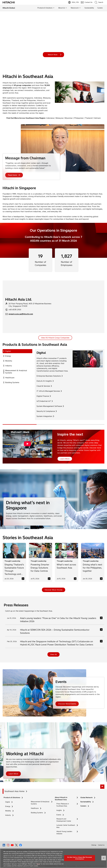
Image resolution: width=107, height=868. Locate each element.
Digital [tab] (8, 351)
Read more (12, 175)
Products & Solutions (12, 797)
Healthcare (35, 808)
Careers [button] (100, 8)
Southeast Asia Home (14, 791)
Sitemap (93, 845)
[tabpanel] (69, 384)
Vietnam (97, 118)
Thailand (88, 118)
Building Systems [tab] (12, 382)
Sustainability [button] (89, 8)
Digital (7, 802)
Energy (7, 806)
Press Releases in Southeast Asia (62, 805)
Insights (59, 810)
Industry (8, 815)
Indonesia (50, 118)
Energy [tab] (8, 356)
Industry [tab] (8, 366)
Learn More (13, 774)
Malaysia (59, 118)
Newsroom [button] (75, 8)
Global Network (86, 797)
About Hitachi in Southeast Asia (61, 798)
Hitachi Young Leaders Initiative (64, 833)
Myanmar (69, 118)
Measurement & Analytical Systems (40, 803)
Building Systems (37, 813)
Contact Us (101, 845)
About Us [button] (61, 8)
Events (58, 815)
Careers (83, 806)
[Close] (103, 858)
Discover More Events (67, 704)
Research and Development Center (64, 820)
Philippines (78, 118)
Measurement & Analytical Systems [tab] (16, 371)
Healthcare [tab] (9, 378)
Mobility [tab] (8, 361)
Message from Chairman (25, 158)
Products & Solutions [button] (44, 8)
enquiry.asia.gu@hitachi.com (21, 314)
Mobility (8, 811)
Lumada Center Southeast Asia (65, 826)
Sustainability (85, 802)
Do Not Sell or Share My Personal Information (79, 858)
